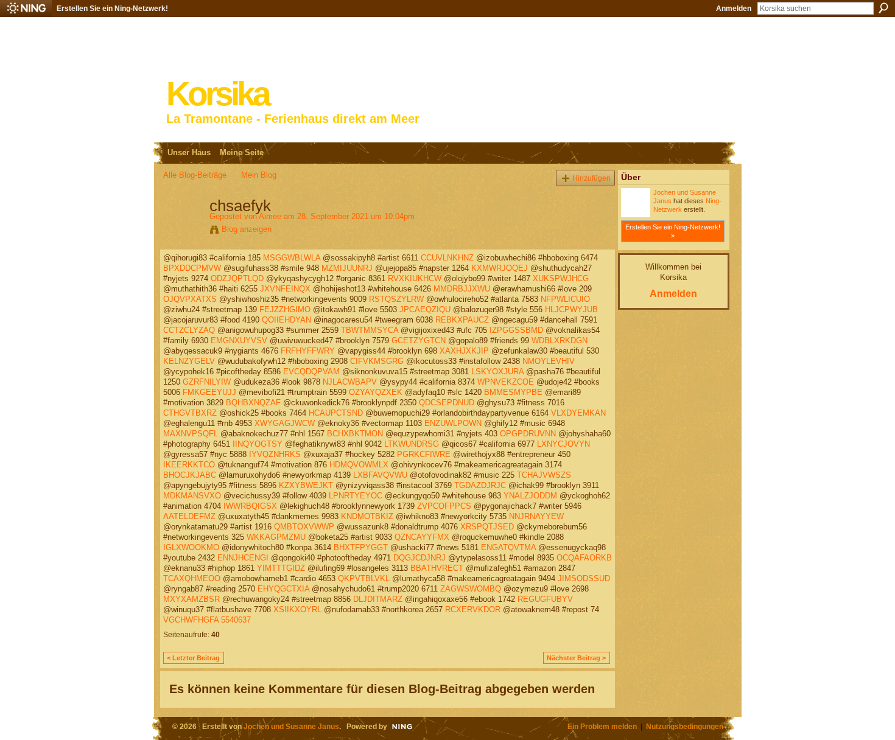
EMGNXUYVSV (239, 340)
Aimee (270, 216)
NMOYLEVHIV (548, 361)
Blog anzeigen (247, 229)
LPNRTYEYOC (355, 495)
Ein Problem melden (602, 726)
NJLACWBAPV (350, 381)
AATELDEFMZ (189, 516)
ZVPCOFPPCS (444, 506)
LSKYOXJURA (497, 371)
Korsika (217, 94)
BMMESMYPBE (513, 392)
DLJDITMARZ (377, 599)
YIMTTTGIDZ (281, 568)
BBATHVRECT (436, 568)
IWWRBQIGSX (250, 506)
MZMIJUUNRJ (347, 268)
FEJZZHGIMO (285, 309)
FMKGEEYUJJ (209, 392)
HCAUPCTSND (336, 412)
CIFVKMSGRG (377, 361)
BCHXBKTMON (355, 433)
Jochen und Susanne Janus (291, 726)
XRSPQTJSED (487, 526)
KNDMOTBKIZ (367, 516)
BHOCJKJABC (189, 475)
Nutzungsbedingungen (684, 726)
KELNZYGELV (189, 361)
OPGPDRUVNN (528, 433)
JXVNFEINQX (285, 288)
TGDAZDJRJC (480, 485)
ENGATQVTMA (508, 547)
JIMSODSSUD (584, 578)
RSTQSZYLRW (396, 299)
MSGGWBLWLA (291, 257)
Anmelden (733, 8)
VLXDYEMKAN (578, 412)
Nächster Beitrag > (576, 657)
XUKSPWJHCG (561, 278)
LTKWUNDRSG (411, 444)
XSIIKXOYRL (297, 609)
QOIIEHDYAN (286, 319)
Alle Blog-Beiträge (194, 175)
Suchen (883, 7)
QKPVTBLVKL (364, 578)
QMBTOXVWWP (304, 526)
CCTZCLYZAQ (189, 330)
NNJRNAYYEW (536, 516)
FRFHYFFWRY (308, 350)
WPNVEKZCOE (505, 381)
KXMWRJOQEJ (499, 268)
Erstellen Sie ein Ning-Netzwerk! (112, 8)
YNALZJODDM (530, 495)
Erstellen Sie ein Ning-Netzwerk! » (672, 231)
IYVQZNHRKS (275, 454)
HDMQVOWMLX (358, 464)
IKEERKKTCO (189, 464)
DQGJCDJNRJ (419, 557)
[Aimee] (182, 231)
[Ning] (26, 8)
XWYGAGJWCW (284, 423)
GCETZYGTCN (418, 340)
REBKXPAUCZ (462, 319)
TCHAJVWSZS (544, 475)
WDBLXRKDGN (560, 340)
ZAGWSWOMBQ (470, 588)
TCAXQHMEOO (191, 578)
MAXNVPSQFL (190, 433)
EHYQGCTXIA (283, 588)
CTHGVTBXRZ (190, 412)
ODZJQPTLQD (237, 278)
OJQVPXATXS (190, 299)
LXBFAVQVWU (380, 475)
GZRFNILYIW (207, 381)
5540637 (236, 619)
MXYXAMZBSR (191, 599)
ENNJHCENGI (242, 557)
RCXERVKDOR (472, 609)
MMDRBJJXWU (461, 288)
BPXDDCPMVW (192, 268)
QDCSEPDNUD (446, 402)
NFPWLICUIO (565, 299)
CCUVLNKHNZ (447, 257)
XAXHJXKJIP (464, 350)
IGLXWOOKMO (191, 547)
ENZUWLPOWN (453, 423)
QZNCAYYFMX (422, 537)
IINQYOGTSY (258, 444)
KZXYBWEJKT (306, 485)
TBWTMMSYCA (369, 330)
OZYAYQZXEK (375, 392)
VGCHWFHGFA (191, 619)
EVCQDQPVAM (311, 371)
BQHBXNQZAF (253, 402)
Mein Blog (258, 175)
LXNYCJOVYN (563, 444)
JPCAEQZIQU (425, 309)
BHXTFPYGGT (361, 547)
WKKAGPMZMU (276, 537)
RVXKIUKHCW (414, 278)
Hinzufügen (591, 178)
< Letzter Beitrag (193, 657)
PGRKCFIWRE (424, 454)
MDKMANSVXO (192, 495)
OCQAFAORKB (584, 557)
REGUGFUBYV (545, 599)
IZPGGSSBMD (516, 330)
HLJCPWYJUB (571, 309)
